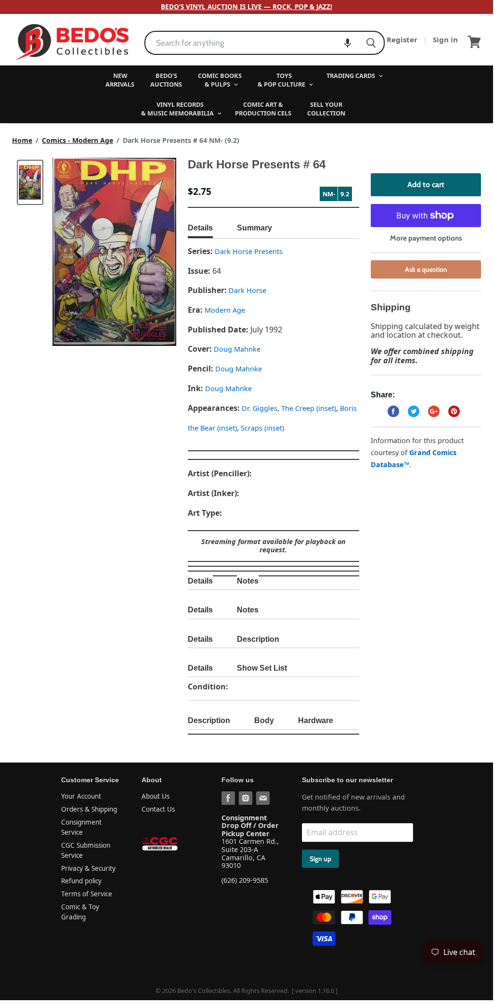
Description (258, 639)
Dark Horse (247, 290)
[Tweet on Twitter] (413, 411)
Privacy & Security (88, 868)
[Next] (149, 251)
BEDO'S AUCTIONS (166, 80)
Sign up (320, 858)
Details (200, 228)
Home (22, 140)
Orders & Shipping (89, 809)
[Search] (371, 43)
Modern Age (225, 310)
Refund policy (81, 881)
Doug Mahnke (237, 349)
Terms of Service (86, 894)
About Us (155, 796)
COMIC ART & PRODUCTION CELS (263, 108)
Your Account (81, 796)
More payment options (426, 238)
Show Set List (262, 668)
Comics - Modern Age (77, 140)
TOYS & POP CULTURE (282, 80)
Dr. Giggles (259, 408)
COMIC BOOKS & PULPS (220, 80)
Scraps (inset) (262, 428)
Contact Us (158, 809)
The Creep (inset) (308, 408)
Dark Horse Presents (249, 251)
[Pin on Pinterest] (454, 411)
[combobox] (251, 43)
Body (264, 720)
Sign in (445, 39)
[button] (348, 43)
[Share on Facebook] (393, 411)
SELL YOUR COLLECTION (326, 108)
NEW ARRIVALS (119, 80)
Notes (248, 581)
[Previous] (79, 251)
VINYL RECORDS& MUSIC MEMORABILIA (178, 108)
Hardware (315, 720)
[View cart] (474, 42)
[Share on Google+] (434, 411)
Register (403, 39)
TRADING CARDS (351, 75)
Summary (254, 228)
